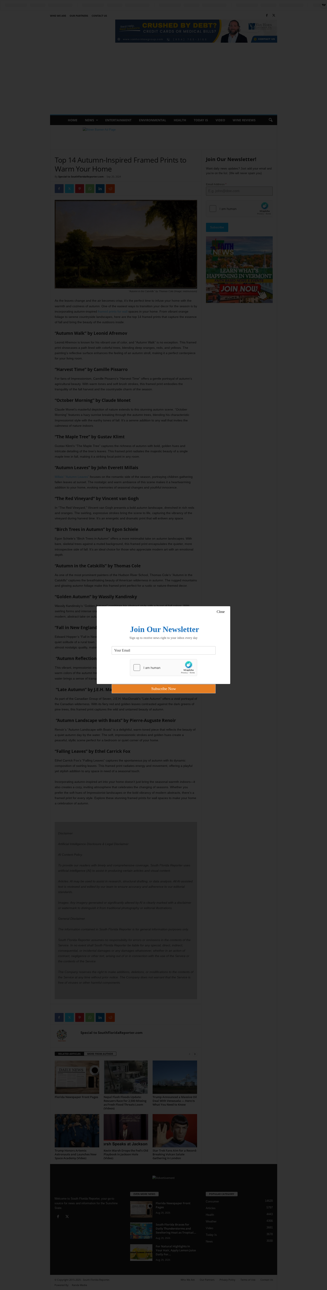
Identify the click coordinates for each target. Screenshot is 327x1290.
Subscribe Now (163, 688)
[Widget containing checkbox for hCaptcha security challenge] (163, 667)
